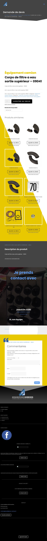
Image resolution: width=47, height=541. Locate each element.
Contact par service (5, 418)
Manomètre (32, 95)
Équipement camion (16, 15)
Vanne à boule (29, 96)
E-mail (9, 373)
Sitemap (3, 420)
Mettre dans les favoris (10, 104)
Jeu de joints (26, 95)
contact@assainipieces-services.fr (8, 511)
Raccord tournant (22, 96)
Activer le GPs (23, 493)
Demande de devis (4, 417)
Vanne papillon (36, 96)
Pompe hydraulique (13, 96)
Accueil (7, 15)
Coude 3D (20, 95)
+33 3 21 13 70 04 (23, 314)
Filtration (26, 15)
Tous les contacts (6, 515)
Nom (8, 368)
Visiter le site (23, 457)
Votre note (9, 357)
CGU (2, 411)
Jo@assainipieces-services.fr (23, 312)
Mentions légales (4, 409)
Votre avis (9, 359)
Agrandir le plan (23, 536)
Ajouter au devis (21, 101)
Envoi (37, 382)
